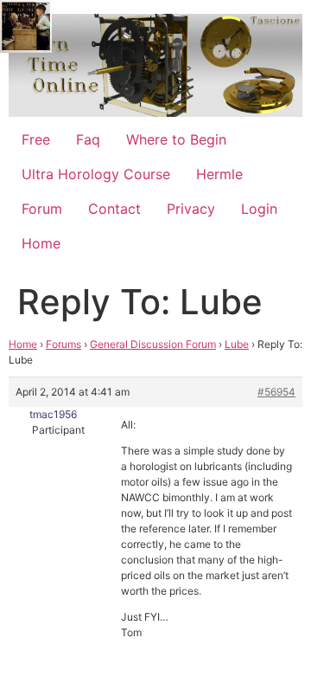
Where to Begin (176, 139)
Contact (114, 208)
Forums (63, 344)
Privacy (191, 208)
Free (36, 139)
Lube (237, 344)
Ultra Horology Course (96, 174)
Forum (42, 208)
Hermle (219, 174)
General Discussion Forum (153, 344)
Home (41, 243)
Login (259, 208)
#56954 (276, 391)
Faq (88, 139)
